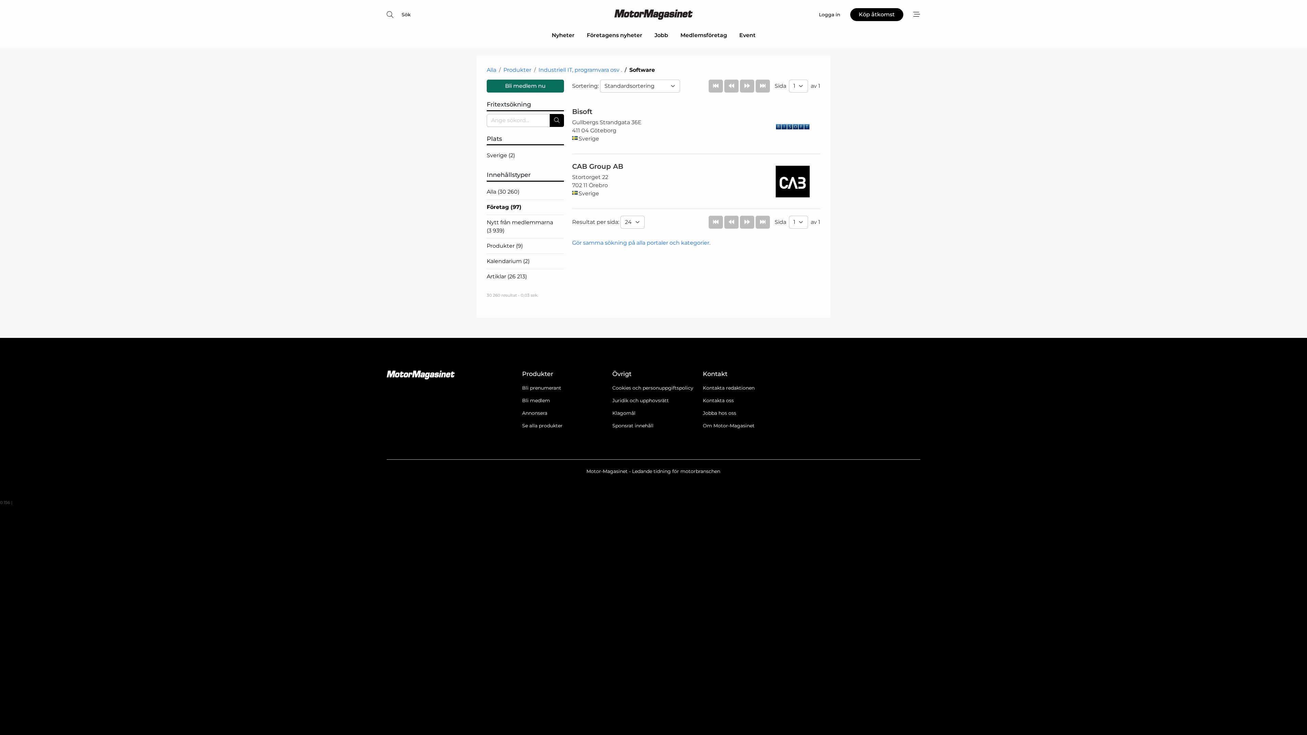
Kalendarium (508, 261)
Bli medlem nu (525, 86)
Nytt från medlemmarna (520, 226)
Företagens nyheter (614, 35)
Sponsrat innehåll (633, 426)
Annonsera (534, 413)
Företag (504, 207)
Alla (491, 70)
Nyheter (563, 35)
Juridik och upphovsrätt (640, 400)
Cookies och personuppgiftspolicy (652, 388)
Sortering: (586, 86)
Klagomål (623, 413)
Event (747, 35)
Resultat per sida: (596, 222)
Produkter (517, 70)
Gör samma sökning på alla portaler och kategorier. (641, 243)
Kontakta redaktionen (729, 388)
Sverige (501, 155)
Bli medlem (536, 400)
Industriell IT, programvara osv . (580, 70)
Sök (406, 15)
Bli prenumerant (541, 388)
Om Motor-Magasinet (729, 426)
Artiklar (507, 276)
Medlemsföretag (703, 35)
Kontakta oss (718, 400)
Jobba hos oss (719, 413)
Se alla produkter (542, 426)
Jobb (661, 35)
